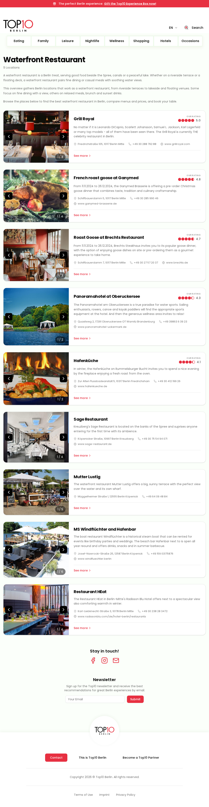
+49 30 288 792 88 (144, 144)
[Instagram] (104, 660)
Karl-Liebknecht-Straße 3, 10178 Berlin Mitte (106, 611)
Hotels (165, 41)
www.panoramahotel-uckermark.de (102, 327)
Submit (135, 699)
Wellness (116, 41)
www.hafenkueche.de (92, 386)
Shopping (141, 41)
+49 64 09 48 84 (157, 496)
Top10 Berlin (104, 777)
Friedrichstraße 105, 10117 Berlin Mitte (101, 144)
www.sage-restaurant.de (95, 444)
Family (43, 41)
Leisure (68, 41)
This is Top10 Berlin (92, 758)
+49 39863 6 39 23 (175, 321)
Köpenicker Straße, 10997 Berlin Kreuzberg (106, 439)
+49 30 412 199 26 (169, 381)
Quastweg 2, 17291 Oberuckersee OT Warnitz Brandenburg (116, 321)
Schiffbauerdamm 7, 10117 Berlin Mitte (102, 263)
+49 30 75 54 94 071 (154, 439)
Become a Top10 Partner (141, 758)
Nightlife (92, 41)
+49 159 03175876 (162, 554)
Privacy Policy (125, 795)
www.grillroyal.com (177, 144)
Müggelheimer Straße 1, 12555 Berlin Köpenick (108, 496)
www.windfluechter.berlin (94, 559)
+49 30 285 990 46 (146, 198)
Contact (56, 758)
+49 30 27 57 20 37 (146, 263)
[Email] (116, 660)
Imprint (104, 795)
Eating (19, 41)
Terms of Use (83, 795)
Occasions (190, 41)
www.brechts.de (177, 263)
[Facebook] (93, 660)
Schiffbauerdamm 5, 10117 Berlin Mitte (102, 198)
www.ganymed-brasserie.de (97, 204)
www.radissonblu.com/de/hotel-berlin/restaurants (112, 616)
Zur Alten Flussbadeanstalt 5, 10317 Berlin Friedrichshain (114, 381)
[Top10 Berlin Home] (104, 730)
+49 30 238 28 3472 (155, 611)
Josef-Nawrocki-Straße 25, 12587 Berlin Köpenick (110, 554)
